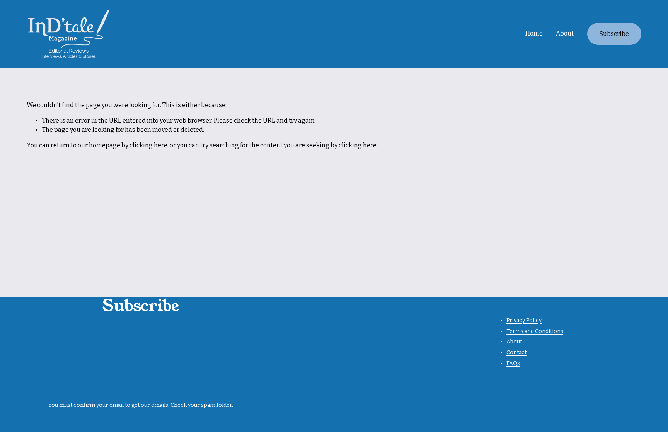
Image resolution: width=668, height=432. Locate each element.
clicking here (148, 145)
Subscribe (614, 34)
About (565, 33)
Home (534, 33)
